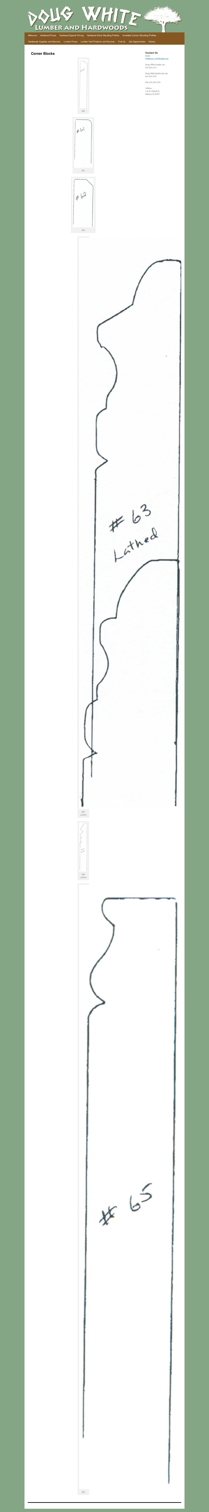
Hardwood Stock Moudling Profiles (103, 35)
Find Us (121, 41)
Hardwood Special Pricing (71, 35)
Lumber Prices (70, 41)
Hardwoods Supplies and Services (44, 41)
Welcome (32, 35)
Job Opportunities (137, 41)
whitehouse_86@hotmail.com (156, 58)
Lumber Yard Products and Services (98, 41)
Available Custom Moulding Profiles (139, 35)
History (152, 41)
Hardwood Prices (48, 35)
